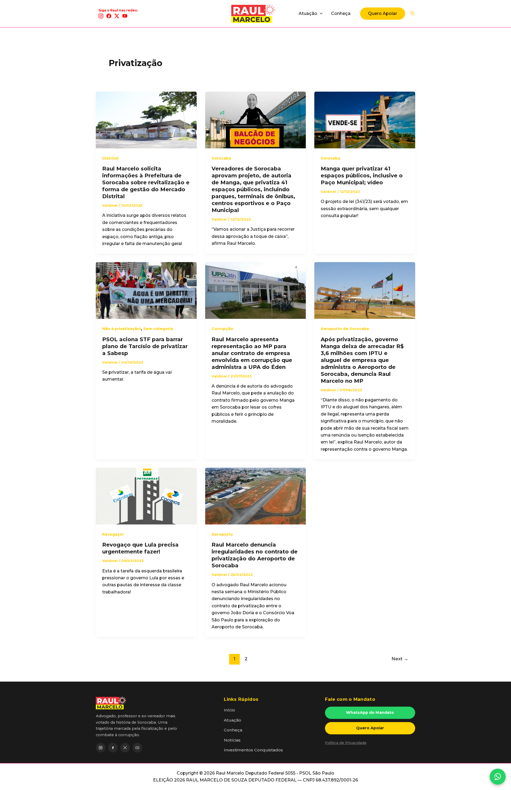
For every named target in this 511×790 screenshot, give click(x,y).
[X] (116, 16)
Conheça (341, 13)
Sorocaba (221, 158)
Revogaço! (112, 534)
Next (400, 658)
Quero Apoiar (370, 728)
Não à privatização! (121, 328)
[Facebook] (108, 16)
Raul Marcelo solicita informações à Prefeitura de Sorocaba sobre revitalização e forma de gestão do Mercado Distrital (145, 182)
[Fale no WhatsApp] (498, 777)
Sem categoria (158, 328)
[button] (320, 13)
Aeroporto (222, 534)
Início (229, 709)
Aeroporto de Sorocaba (345, 328)
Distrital (110, 158)
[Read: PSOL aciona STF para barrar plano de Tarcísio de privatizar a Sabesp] (146, 290)
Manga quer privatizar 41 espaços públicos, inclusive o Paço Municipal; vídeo (362, 175)
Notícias (232, 740)
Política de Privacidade (345, 742)
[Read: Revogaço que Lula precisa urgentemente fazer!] (146, 495)
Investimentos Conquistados (253, 749)
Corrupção (222, 328)
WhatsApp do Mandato (370, 712)
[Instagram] (100, 16)
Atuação (308, 13)
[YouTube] (124, 16)
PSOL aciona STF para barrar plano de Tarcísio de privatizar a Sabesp (145, 346)
